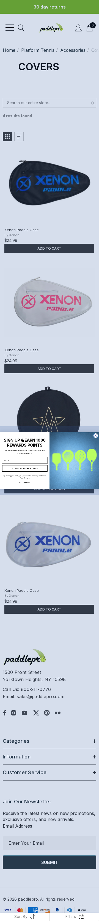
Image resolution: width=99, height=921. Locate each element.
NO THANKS (24, 482)
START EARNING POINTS (25, 468)
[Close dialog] (95, 435)
